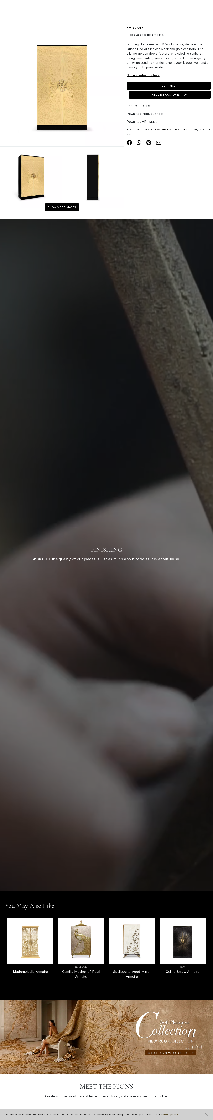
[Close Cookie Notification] (207, 1114)
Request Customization (170, 94)
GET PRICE (168, 85)
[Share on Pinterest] (148, 142)
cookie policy (169, 1114)
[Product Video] (106, 1036)
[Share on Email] (158, 142)
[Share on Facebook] (129, 142)
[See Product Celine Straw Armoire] (183, 941)
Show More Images (62, 207)
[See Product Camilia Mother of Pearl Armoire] (81, 941)
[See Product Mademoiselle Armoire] (30, 941)
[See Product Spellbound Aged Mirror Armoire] (132, 941)
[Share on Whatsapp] (139, 142)
